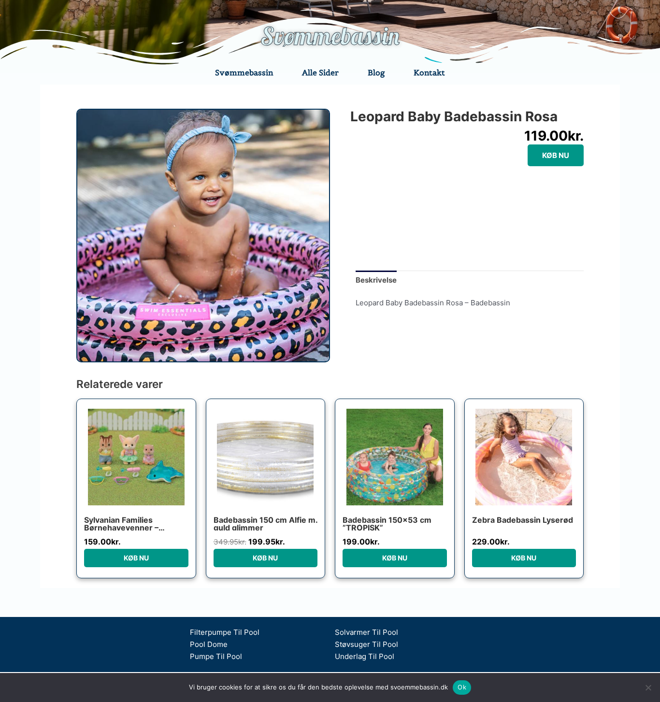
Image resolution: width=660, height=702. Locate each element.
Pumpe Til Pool (216, 656)
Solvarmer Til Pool (366, 632)
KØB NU (555, 155)
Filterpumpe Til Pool (224, 632)
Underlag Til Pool (364, 656)
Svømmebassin (330, 36)
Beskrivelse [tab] (376, 280)
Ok (462, 687)
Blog (376, 72)
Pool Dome (209, 644)
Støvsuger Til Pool (366, 644)
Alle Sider (320, 72)
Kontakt (429, 72)
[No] (648, 687)
